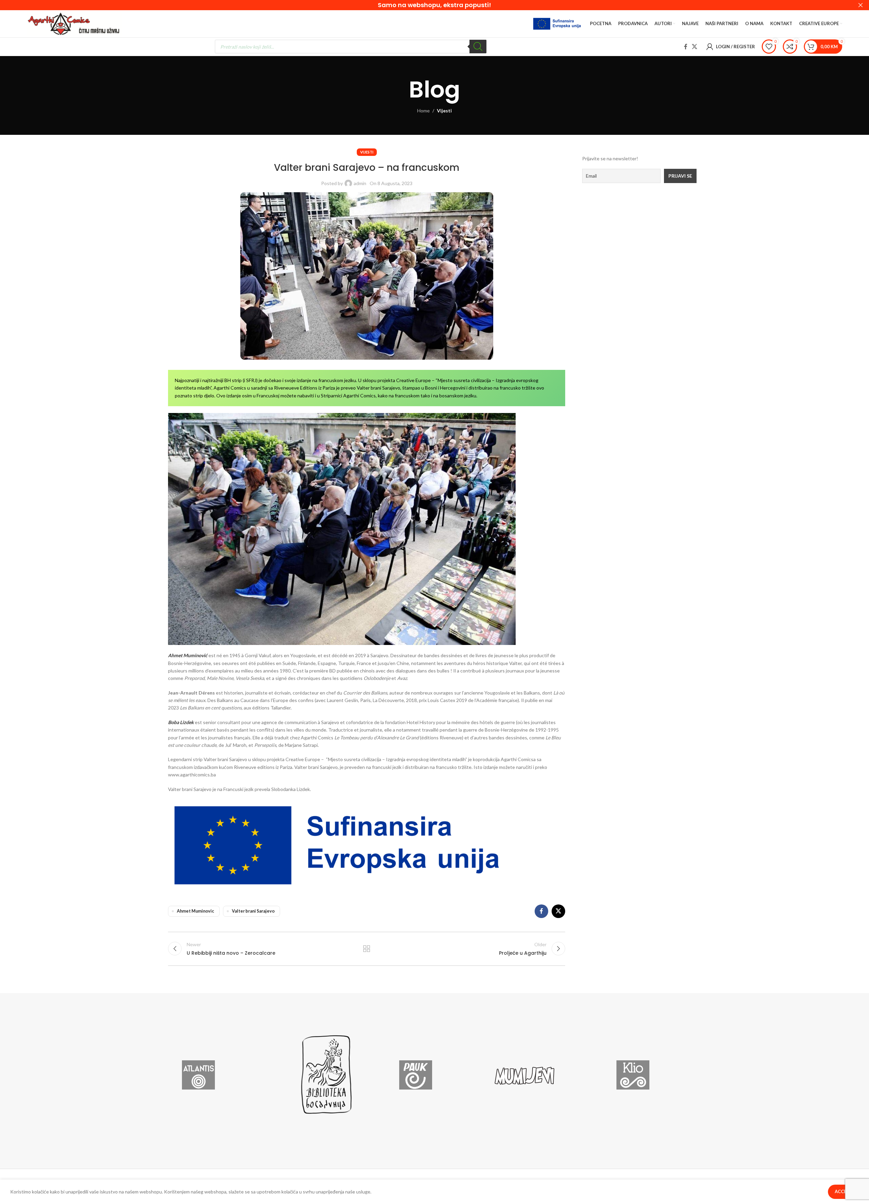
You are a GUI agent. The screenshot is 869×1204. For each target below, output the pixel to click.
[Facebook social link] (686, 46)
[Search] (477, 46)
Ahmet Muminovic (195, 911)
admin (360, 183)
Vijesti (444, 110)
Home (423, 110)
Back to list (366, 948)
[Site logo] (74, 23)
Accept (843, 1191)
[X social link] (695, 46)
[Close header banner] (860, 5)
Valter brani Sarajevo (253, 911)
